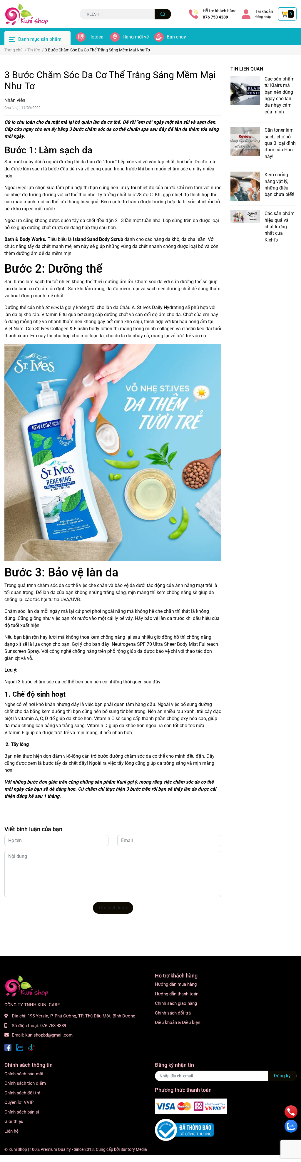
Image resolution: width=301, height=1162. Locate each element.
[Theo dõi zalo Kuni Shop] (19, 1047)
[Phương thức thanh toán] (191, 1106)
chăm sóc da (98, 129)
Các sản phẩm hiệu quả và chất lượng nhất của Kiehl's (280, 227)
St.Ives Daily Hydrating (160, 307)
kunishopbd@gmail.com (49, 1035)
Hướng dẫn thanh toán (176, 994)
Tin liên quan (246, 69)
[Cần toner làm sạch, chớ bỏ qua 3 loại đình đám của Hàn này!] (245, 141)
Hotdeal (96, 37)
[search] (163, 14)
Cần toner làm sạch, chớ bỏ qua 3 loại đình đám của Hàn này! (280, 143)
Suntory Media (134, 1149)
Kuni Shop (18, 1149)
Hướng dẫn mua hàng (176, 984)
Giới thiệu (13, 1121)
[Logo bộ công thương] (184, 1129)
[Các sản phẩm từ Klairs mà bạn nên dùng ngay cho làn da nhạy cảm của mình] (245, 90)
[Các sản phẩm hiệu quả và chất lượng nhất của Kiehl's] (245, 216)
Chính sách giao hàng (176, 1003)
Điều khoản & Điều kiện (177, 1022)
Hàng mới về (136, 37)
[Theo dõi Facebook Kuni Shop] (7, 1047)
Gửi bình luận (113, 908)
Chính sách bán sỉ (21, 1112)
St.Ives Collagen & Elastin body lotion (73, 328)
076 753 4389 (215, 17)
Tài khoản (264, 11)
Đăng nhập (263, 17)
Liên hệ (11, 1131)
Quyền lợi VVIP (19, 1102)
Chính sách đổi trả (173, 1013)
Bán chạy (176, 37)
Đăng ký (282, 1076)
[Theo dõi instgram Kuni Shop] (31, 1047)
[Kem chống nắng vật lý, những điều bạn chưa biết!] (245, 186)
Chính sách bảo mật (24, 1074)
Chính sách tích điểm (25, 1083)
